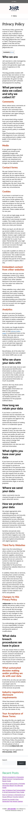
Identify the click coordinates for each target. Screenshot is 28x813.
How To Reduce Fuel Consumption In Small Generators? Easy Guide (13, 791)
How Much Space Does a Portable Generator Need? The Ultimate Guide (13, 786)
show (11, 52)
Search (4, 760)
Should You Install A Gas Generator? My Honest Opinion (12, 800)
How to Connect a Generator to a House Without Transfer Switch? (13, 796)
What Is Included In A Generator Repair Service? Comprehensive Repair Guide (13, 779)
